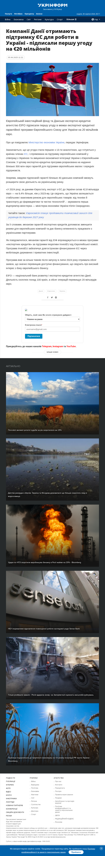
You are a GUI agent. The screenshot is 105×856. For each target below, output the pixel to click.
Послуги (8, 14)
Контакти (58, 785)
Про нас (58, 781)
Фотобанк (18, 14)
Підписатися (33, 336)
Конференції (11, 809)
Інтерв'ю (10, 785)
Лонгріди (10, 802)
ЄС (26, 154)
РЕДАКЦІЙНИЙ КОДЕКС (64, 819)
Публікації (10, 781)
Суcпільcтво (36, 804)
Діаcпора (34, 811)
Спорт (60, 19)
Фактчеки (34, 795)
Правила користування (64, 795)
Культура (49, 19)
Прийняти (76, 852)
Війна (8, 19)
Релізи (9, 816)
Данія (41, 291)
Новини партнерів (14, 805)
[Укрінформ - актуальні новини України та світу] (52, 4)
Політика (34, 788)
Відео (8, 792)
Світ (29, 19)
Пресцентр (29, 14)
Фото (8, 788)
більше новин (52, 352)
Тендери (58, 798)
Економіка (19, 19)
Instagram (58, 346)
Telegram (47, 346)
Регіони (37, 19)
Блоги (9, 795)
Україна (62, 291)
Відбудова (35, 785)
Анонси (39, 14)
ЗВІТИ (57, 815)
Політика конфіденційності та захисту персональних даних (64, 809)
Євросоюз (51, 291)
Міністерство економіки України (46, 142)
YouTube (71, 346)
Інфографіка (11, 799)
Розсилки (58, 822)
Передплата (60, 788)
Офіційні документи (15, 812)
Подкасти (10, 778)
